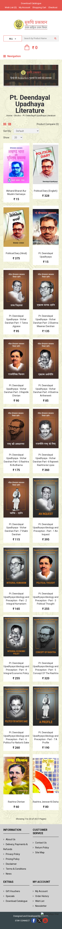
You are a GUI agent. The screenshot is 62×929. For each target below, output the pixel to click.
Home (9, 115)
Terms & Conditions (16, 869)
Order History (42, 896)
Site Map (39, 852)
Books (17, 115)
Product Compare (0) (48, 124)
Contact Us (41, 842)
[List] (9, 124)
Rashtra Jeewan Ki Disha (46, 801)
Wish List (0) (11, 7)
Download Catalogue (31, 3)
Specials (10, 896)
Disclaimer (11, 864)
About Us (10, 839)
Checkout (52, 7)
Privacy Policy (13, 854)
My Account (24, 7)
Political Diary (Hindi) (16, 253)
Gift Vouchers (13, 891)
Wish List (39, 901)
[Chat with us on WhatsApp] (50, 914)
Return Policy (42, 847)
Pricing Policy (13, 859)
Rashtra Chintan (16, 801)
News (9, 873)
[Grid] (4, 124)
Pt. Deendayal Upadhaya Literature (39, 115)
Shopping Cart (39, 7)
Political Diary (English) (45, 191)
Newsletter (41, 906)
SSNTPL (45, 916)
